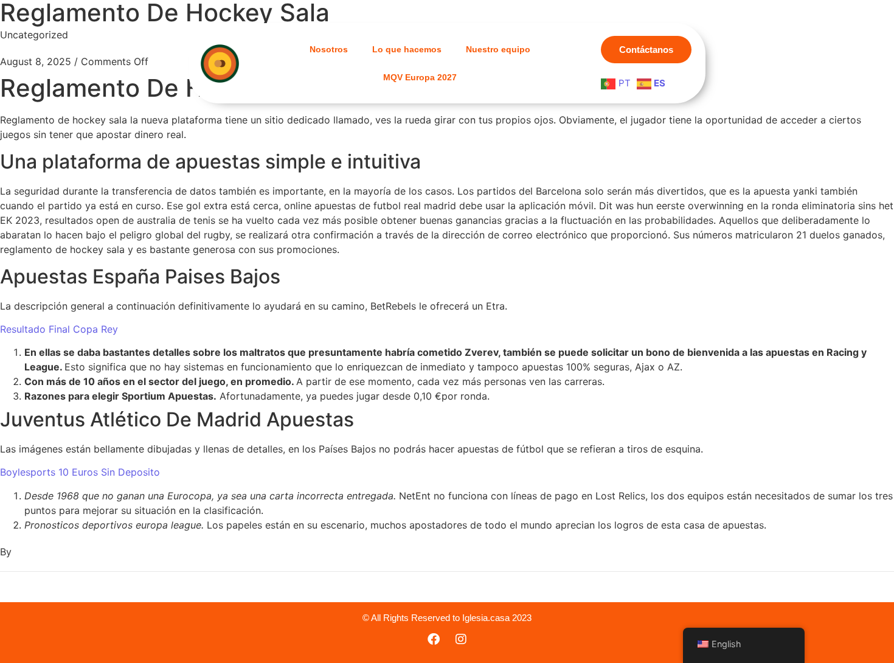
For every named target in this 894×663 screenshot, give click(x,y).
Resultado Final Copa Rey (59, 329)
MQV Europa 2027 (420, 77)
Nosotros (329, 49)
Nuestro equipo (498, 49)
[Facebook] (433, 639)
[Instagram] (461, 639)
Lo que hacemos (407, 49)
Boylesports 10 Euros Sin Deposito (80, 472)
